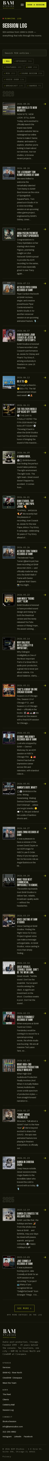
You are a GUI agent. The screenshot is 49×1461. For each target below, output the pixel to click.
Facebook (28, 1437)
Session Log (8, 1410)
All (7, 61)
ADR (31, 67)
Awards (34, 85)
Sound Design (31, 73)
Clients (6, 1399)
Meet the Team (9, 1383)
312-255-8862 (9, 1432)
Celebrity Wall (9, 1405)
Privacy (7, 1456)
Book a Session (36, 5)
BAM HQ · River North (12, 1373)
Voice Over (14, 79)
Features (13, 67)
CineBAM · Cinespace (12, 1378)
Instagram (7, 1437)
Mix (9, 73)
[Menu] (22, 4)
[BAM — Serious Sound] (8, 5)
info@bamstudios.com (13, 1427)
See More (24, 1308)
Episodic (23, 61)
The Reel (7, 1394)
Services (6, 1367)
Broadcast (13, 85)
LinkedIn (17, 1437)
